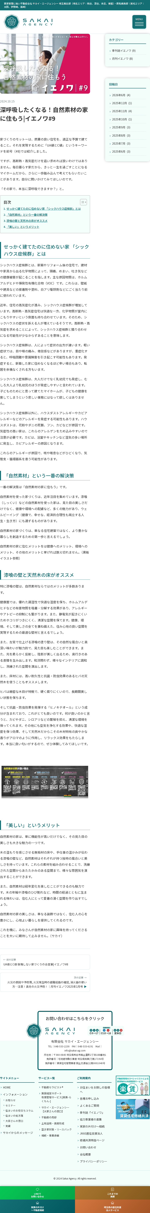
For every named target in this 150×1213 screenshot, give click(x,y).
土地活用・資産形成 (52, 1123)
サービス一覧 (46, 1078)
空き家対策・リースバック (56, 1129)
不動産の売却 (49, 1117)
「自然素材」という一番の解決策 (26, 214)
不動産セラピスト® (52, 1087)
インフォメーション (15, 1094)
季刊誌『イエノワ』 (92, 1112)
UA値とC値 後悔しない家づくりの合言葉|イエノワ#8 (35, 964)
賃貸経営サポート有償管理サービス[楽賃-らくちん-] (56, 1097)
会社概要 (85, 1154)
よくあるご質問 (89, 1105)
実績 (8, 1126)
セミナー (10, 1105)
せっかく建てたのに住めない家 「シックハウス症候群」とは (43, 208)
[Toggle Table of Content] (81, 202)
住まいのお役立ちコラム (19, 1110)
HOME (7, 1087)
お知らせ (10, 1100)
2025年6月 (118, 151)
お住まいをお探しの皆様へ (95, 1089)
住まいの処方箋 (14, 1115)
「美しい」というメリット (22, 227)
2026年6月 (118, 95)
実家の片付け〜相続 (92, 1126)
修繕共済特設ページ (92, 1140)
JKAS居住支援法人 (91, 1133)
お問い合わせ (88, 1147)
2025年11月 (119, 111)
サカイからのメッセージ (18, 1133)
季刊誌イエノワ (121, 50)
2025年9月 (118, 127)
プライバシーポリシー (93, 1161)
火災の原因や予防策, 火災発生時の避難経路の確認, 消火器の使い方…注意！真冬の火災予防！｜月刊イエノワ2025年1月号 (47, 984)
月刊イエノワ (120, 58)
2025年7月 (118, 143)
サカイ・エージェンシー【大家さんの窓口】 (55, 1109)
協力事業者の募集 (91, 1119)
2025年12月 (119, 103)
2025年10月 (119, 119)
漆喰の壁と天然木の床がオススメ (26, 221)
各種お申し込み (89, 1098)
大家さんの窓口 (14, 1121)
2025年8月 (118, 135)
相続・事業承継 (50, 1135)
